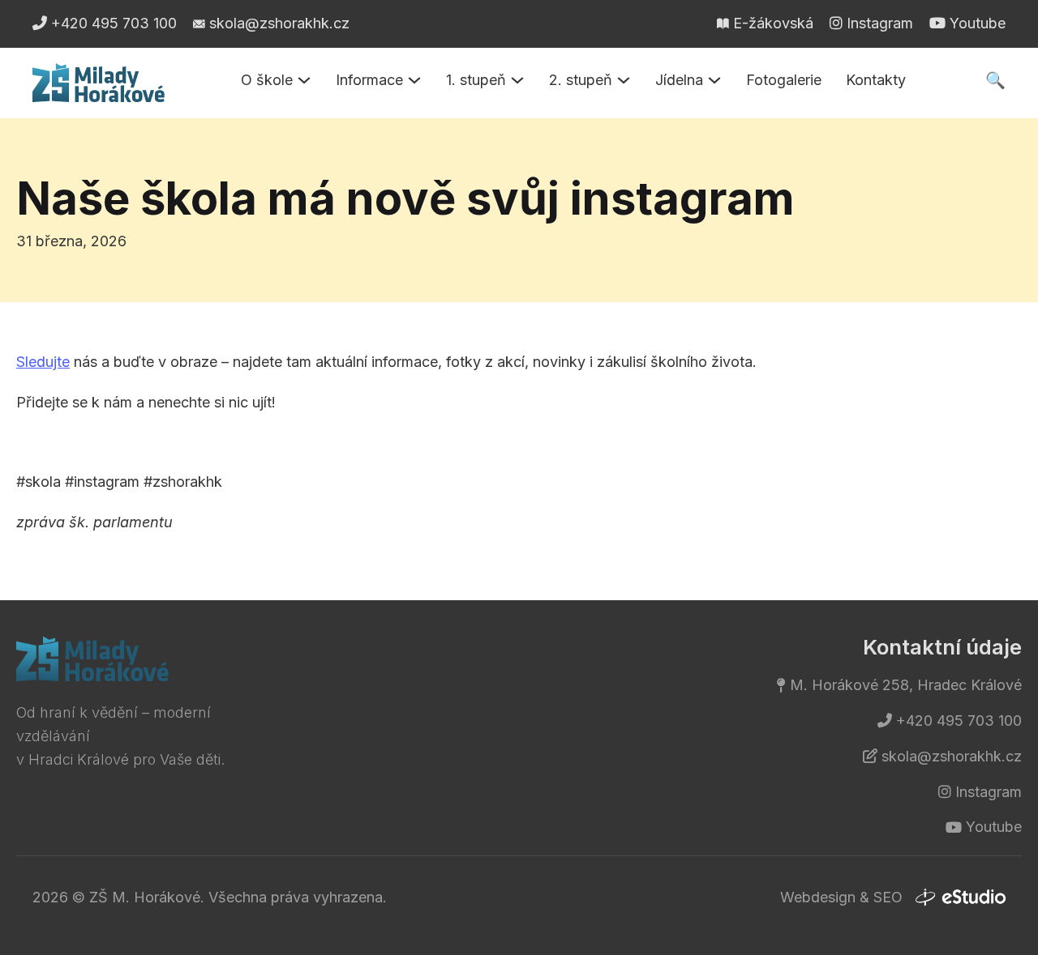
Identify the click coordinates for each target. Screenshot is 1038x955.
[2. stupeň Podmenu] (623, 80)
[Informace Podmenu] (414, 80)
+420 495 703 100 (959, 720)
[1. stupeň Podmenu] (517, 80)
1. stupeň (476, 79)
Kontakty (876, 79)
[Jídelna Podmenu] (714, 80)
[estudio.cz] (960, 897)
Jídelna (679, 79)
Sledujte (43, 361)
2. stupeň (580, 79)
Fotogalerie (783, 79)
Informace (369, 79)
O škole (267, 79)
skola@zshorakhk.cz (951, 756)
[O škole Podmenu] (304, 80)
